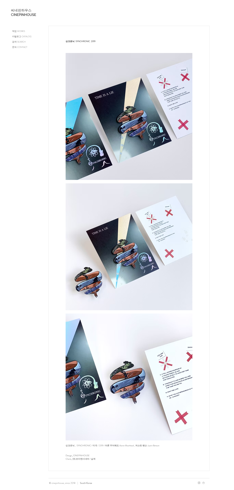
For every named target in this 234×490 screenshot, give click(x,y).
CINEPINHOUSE (23, 15)
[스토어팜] (203, 482)
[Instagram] (199, 482)
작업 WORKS (18, 31)
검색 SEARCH (19, 41)
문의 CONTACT (19, 47)
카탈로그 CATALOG (22, 36)
